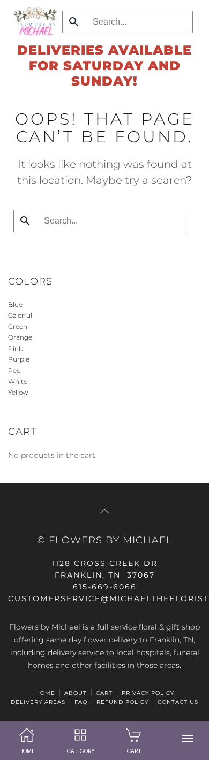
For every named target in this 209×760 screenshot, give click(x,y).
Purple (18, 359)
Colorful (20, 315)
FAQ (80, 701)
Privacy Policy (148, 692)
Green (17, 327)
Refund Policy (122, 701)
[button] (187, 738)
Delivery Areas (38, 701)
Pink (15, 348)
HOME (45, 692)
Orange (20, 337)
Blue (15, 305)
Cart (104, 692)
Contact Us (178, 701)
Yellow (18, 392)
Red (14, 370)
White (17, 382)
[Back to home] (32, 21)
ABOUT (75, 692)
